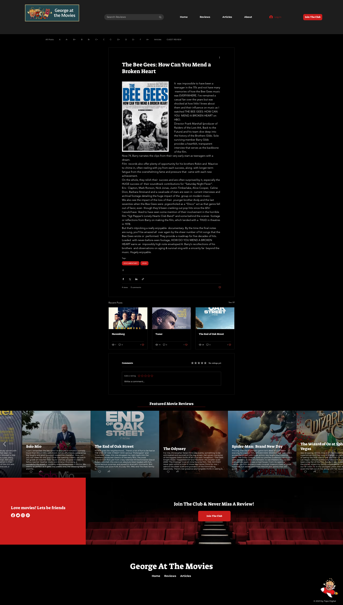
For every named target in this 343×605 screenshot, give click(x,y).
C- (111, 39)
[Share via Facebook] (123, 279)
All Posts (50, 39)
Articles (157, 39)
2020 (144, 263)
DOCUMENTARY (131, 263)
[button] (18, 472)
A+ (147, 39)
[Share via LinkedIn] (136, 279)
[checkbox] (9, 472)
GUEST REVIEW (174, 39)
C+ (96, 39)
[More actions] (219, 57)
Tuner (159, 334)
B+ (74, 39)
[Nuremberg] (128, 318)
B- (89, 39)
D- (133, 39)
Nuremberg (118, 334)
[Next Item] (338, 444)
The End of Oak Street (211, 334)
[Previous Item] (4, 444)
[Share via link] (143, 279)
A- (67, 39)
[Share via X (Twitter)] (129, 279)
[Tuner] (171, 318)
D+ (118, 39)
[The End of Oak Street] (215, 318)
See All (231, 302)
